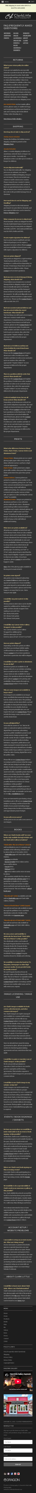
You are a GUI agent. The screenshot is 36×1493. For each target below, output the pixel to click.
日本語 (5, 1341)
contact (28, 245)
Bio (15, 1296)
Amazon (7, 859)
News (19, 1300)
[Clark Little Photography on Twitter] (8, 1474)
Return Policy (8, 1360)
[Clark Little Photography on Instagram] (5, 1474)
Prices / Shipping (9, 213)
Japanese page (19, 915)
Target (7, 867)
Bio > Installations (14, 794)
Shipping (6, 1354)
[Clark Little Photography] (18, 16)
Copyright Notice (9, 1363)
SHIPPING (7, 35)
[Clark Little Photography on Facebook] (12, 1474)
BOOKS (15, 33)
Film (5, 1324)
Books (5, 1322)
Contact (6, 1338)
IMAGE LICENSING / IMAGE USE (17, 38)
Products (6, 1319)
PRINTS (6, 38)
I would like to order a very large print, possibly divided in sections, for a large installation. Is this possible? (16, 781)
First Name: (7, 1438)
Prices (6, 1336)
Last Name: (7, 1447)
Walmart (7, 869)
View (5, 567)
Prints (5, 1316)
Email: (6, 1455)
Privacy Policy (8, 1357)
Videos (6, 1330)
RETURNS (7, 33)
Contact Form (26, 299)
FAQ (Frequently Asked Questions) (14, 1352)
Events (27, 1177)
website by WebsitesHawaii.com (13, 1489)
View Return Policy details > (13, 119)
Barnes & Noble (10, 862)
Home (6, 1313)
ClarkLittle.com (10, 854)
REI (6, 871)
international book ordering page (15, 879)
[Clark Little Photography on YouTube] (15, 1474)
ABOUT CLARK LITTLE (25, 40)
